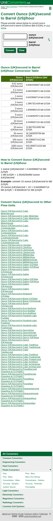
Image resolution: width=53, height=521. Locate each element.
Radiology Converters (13, 502)
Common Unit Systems (13, 506)
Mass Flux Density (32, 477)
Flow (5, 473)
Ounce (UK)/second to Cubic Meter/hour (20, 218)
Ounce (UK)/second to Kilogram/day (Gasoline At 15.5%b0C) (18, 404)
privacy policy (31, 514)
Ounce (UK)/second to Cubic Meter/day (19, 216)
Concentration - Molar (11, 480)
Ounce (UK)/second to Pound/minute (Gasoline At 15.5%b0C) (18, 375)
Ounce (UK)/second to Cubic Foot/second (21, 359)
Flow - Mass (30, 473)
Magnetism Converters (13, 498)
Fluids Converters (11, 470)
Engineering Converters (14, 462)
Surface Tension (9, 487)
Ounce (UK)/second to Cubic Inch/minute (20, 364)
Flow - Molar (8, 477)
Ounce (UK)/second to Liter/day (16, 245)
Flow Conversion (11, 6)
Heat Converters (10, 466)
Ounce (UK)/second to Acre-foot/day (18, 311)
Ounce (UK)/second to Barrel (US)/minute (21, 301)
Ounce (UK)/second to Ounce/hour (17, 330)
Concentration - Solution (34, 480)
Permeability (30, 487)
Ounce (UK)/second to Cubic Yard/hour (19, 345)
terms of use (18, 514)
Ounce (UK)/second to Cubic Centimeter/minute (14, 236)
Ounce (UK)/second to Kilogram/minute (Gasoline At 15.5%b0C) (19, 394)
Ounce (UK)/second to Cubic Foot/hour (19, 354)
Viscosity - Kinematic (33, 484)
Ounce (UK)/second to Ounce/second (19, 335)
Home (3, 6)
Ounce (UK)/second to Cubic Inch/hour (19, 362)
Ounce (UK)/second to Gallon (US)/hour (20, 267)
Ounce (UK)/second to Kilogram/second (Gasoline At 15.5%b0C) (20, 390)
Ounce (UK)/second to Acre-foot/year (18, 308)
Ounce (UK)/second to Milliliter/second (19, 262)
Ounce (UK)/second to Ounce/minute (18, 333)
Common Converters (12, 458)
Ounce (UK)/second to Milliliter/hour (18, 257)
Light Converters (11, 491)
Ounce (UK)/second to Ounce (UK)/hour (20, 337)
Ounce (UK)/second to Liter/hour (16, 247)
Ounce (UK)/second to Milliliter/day (17, 255)
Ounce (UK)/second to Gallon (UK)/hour (20, 281)
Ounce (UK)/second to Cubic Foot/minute (20, 357)
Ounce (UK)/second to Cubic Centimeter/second (14, 241)
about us (6, 514)
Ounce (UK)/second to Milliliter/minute (19, 260)
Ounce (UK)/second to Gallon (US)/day (19, 264)
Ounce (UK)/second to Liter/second (18, 252)
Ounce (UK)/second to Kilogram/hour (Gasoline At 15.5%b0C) (18, 399)
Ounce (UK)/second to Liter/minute (17, 250)
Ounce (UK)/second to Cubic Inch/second (21, 367)
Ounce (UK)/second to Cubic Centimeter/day (14, 227)
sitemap (44, 514)
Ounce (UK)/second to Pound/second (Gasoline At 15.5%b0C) (19, 370)
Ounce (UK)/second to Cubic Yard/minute (20, 347)
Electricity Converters (13, 494)
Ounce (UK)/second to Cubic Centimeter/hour (14, 231)
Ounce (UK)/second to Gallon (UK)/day (19, 279)
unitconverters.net (32, 516)
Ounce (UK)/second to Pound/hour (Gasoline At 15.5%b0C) (17, 380)
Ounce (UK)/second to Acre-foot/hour (18, 313)
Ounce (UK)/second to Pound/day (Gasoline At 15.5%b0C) (17, 385)
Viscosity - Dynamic (11, 484)
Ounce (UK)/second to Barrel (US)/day (19, 299)
